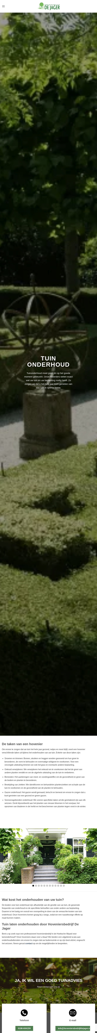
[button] (3, 6)
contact (28, 943)
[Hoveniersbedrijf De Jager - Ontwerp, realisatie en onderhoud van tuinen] (48, 6)
